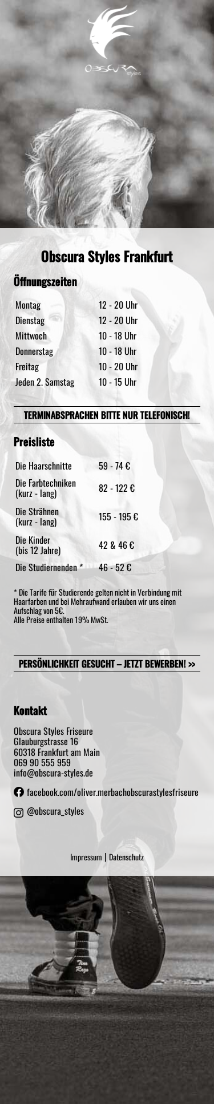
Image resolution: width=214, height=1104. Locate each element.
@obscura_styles (55, 812)
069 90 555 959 (42, 762)
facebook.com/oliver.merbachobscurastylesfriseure (113, 792)
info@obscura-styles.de (53, 772)
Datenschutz (126, 857)
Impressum (86, 857)
